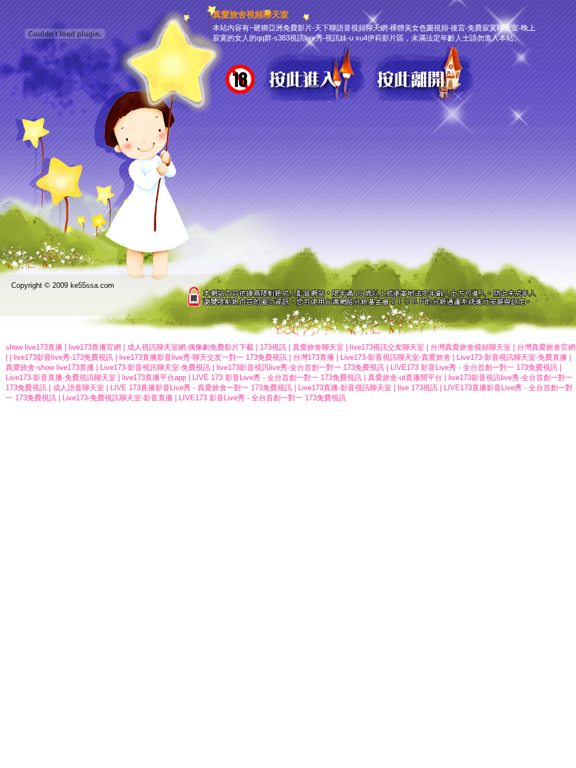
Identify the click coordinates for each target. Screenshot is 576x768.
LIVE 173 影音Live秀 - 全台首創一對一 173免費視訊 (277, 377)
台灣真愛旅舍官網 (546, 347)
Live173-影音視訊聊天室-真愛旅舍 (395, 357)
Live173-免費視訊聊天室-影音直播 (117, 398)
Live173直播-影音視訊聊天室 (345, 387)
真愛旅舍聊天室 (318, 347)
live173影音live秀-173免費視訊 (63, 357)
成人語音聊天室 (78, 387)
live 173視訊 (418, 387)
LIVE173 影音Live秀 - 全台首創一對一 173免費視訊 (473, 367)
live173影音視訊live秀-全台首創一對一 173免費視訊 (300, 367)
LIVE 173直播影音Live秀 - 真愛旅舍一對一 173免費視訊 (201, 387)
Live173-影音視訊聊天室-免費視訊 (155, 367)
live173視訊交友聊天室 (387, 347)
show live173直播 (34, 347)
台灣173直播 (313, 357)
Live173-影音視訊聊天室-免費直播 (512, 357)
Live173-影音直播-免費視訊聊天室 (61, 377)
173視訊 (273, 347)
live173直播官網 (95, 347)
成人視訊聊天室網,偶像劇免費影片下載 (190, 347)
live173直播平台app (154, 377)
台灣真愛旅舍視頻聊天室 (470, 347)
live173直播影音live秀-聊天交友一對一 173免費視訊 (203, 357)
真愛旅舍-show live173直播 (50, 367)
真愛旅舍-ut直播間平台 (405, 377)
